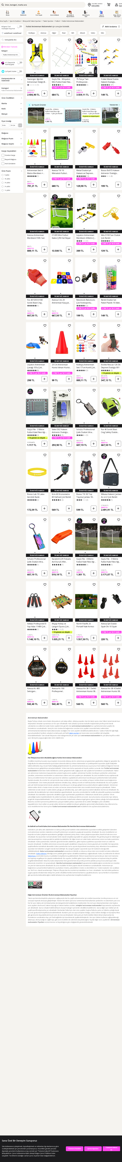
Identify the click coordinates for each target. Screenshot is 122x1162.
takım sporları (74, 733)
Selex (93, 33)
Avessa (43, 33)
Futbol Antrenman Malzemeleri (73, 21)
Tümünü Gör (114, 105)
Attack (82, 33)
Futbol (57, 21)
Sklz (102, 33)
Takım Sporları (48, 21)
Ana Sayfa (4, 21)
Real (63, 33)
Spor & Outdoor (15, 21)
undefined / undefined (12, 33)
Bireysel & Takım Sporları (32, 21)
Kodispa (31, 33)
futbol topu (32, 856)
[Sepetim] (109, 5)
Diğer (54, 33)
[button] (35, 72)
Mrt (72, 33)
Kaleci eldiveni (41, 853)
